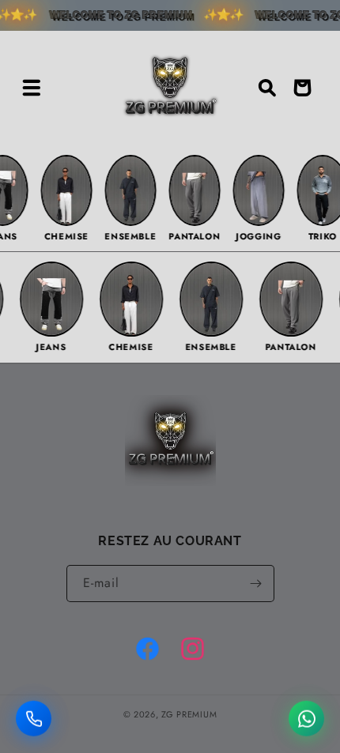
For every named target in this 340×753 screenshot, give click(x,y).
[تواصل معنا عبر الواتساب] (306, 719)
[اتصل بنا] (33, 719)
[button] (31, 87)
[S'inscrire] (256, 583)
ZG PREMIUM (189, 714)
